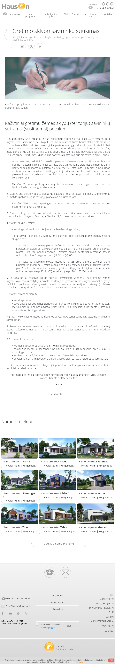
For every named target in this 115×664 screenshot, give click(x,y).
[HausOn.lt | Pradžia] (15, 6)
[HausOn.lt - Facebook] (103, 3)
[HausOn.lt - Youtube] (111, 3)
